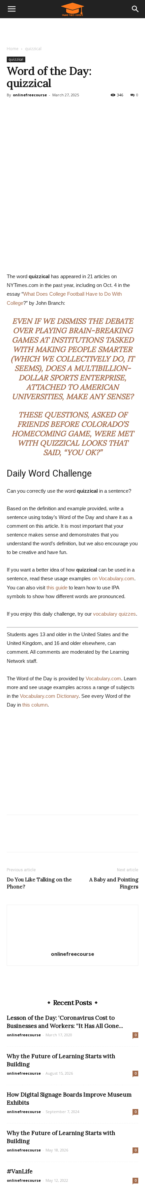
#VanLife (20, 1171)
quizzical (33, 49)
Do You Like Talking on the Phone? (39, 883)
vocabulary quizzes (114, 614)
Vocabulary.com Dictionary (49, 696)
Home (13, 49)
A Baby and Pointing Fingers (113, 883)
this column (35, 705)
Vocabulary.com (103, 678)
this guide (57, 587)
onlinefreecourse (30, 94)
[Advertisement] (72, 30)
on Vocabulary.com (113, 578)
